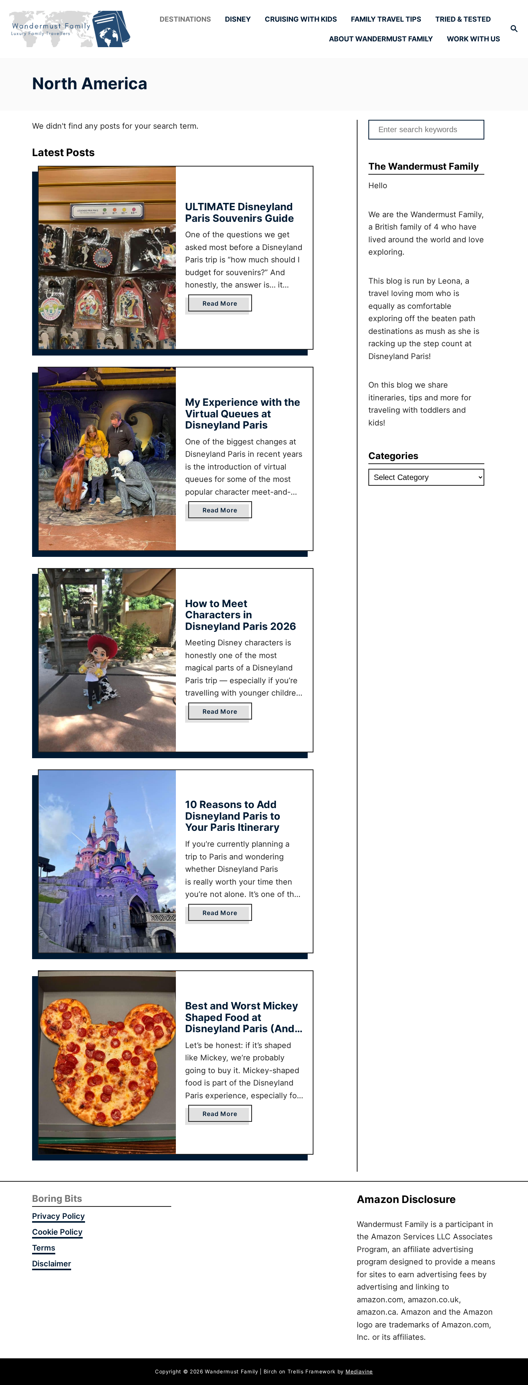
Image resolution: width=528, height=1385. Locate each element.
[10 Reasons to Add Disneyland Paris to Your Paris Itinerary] (107, 861)
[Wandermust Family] (70, 29)
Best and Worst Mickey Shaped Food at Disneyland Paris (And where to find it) (241, 1023)
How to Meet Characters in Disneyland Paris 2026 (240, 614)
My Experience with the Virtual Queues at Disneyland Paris (242, 413)
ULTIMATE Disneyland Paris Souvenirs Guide (239, 212)
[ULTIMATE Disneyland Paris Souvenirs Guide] (107, 258)
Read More (223, 305)
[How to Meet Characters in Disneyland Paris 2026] (107, 660)
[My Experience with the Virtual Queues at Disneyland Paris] (107, 459)
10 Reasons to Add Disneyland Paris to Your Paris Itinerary (232, 815)
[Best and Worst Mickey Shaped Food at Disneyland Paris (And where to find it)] (107, 1062)
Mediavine (359, 1371)
